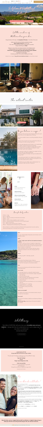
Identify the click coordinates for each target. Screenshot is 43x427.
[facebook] (14, 1)
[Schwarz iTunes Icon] (15, 1)
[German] (18, 1)
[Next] (38, 14)
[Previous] (4, 14)
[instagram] (13, 1)
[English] (19, 1)
